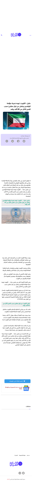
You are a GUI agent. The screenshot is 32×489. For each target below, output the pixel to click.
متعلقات (28, 406)
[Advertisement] (16, 16)
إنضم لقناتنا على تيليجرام (16, 381)
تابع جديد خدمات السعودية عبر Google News (13, 388)
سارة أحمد (22, 136)
